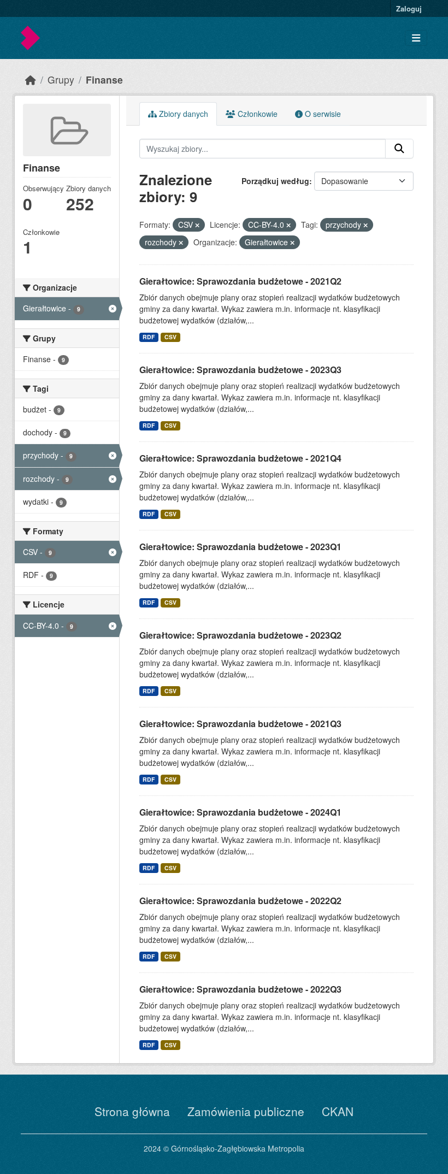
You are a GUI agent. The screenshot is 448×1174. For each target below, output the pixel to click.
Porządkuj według (275, 180)
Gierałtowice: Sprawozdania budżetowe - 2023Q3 (240, 369)
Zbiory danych (182, 113)
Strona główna (132, 1111)
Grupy (61, 79)
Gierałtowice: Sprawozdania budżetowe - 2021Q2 (240, 281)
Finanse (104, 79)
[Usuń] (197, 225)
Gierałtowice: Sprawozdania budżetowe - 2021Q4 (240, 458)
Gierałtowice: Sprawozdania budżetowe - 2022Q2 (240, 900)
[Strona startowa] (30, 79)
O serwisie (322, 113)
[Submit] (399, 148)
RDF (149, 337)
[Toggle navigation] (416, 38)
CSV (170, 337)
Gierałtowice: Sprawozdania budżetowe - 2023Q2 (240, 635)
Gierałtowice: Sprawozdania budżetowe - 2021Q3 (240, 723)
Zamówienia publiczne (245, 1111)
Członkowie (256, 113)
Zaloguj (409, 8)
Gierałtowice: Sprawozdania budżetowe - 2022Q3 (240, 989)
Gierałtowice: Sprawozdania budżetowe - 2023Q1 (240, 546)
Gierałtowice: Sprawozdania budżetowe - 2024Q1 (240, 812)
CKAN (337, 1111)
